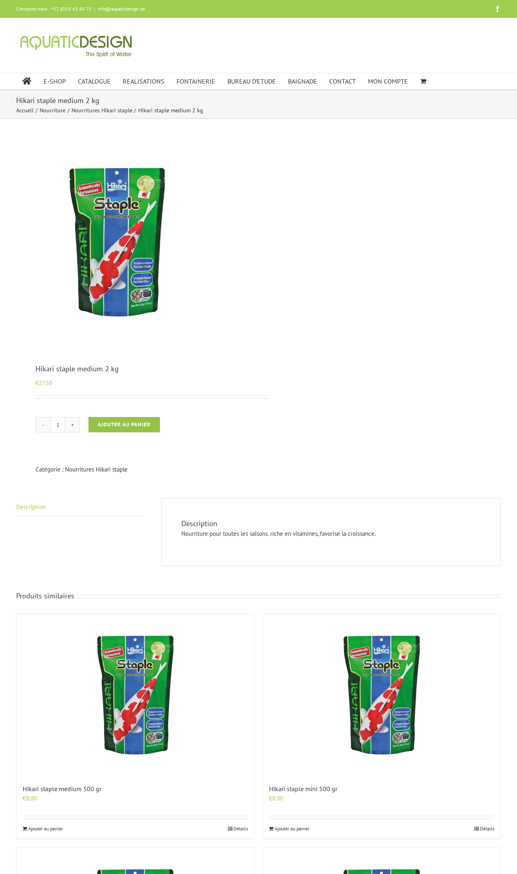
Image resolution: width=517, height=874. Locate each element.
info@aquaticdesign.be (121, 9)
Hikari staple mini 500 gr (303, 789)
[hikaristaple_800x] (132, 242)
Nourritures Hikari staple (96, 469)
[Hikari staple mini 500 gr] (381, 695)
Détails (240, 829)
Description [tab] (31, 507)
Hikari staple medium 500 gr (62, 789)
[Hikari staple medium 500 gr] (135, 695)
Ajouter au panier (124, 424)
